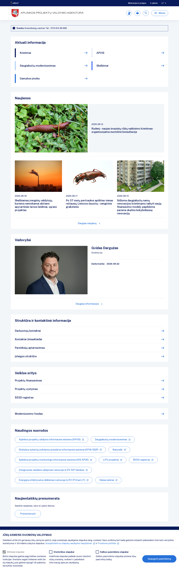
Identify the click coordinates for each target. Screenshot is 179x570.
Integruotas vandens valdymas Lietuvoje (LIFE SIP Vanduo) (51, 470)
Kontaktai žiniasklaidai (28, 339)
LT (163, 3)
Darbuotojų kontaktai (28, 330)
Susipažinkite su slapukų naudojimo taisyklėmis (68, 543)
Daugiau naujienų (87, 223)
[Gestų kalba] (129, 13)
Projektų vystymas (26, 389)
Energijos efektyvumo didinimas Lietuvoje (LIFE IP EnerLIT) (52, 480)
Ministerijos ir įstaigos (137, 3)
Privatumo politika (107, 543)
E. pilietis (154, 3)
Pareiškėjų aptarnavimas (30, 347)
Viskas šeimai (106, 480)
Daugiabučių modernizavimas (38, 65)
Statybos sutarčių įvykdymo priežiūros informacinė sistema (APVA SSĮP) (58, 449)
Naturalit (118, 449)
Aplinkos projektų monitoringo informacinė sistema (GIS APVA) (54, 459)
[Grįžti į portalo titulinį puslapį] (15, 3)
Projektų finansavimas (28, 380)
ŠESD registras (24, 397)
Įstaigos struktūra (26, 356)
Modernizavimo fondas (29, 413)
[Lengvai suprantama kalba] (137, 13)
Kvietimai (25, 52)
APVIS (100, 52)
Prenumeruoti (28, 513)
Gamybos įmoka (30, 78)
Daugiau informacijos (87, 303)
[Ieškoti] (146, 13)
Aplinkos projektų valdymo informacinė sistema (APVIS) (50, 439)
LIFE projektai (111, 459)
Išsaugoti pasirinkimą (159, 558)
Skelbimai (102, 65)
